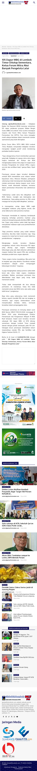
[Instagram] (6, 716)
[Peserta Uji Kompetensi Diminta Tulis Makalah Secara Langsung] (7, 597)
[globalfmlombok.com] (4, 72)
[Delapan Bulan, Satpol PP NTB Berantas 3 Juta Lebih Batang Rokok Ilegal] (7, 678)
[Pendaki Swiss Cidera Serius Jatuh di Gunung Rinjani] (18, 573)
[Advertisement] (18, 25)
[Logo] (18, 2)
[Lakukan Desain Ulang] (7, 668)
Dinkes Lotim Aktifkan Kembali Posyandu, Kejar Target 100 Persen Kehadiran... (16, 491)
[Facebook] (3, 716)
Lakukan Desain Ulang (21, 667)
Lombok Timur (24, 53)
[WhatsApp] (14, 716)
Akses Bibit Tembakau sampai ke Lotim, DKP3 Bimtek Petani (16, 556)
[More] (24, 119)
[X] (11, 716)
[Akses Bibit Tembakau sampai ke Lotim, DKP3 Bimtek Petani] (18, 541)
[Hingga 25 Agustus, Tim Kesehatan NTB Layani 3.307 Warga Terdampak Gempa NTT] (7, 635)
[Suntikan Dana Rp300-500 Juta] (7, 658)
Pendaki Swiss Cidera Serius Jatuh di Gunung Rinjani (17, 588)
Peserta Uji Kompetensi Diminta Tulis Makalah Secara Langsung (24, 595)
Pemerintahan (14, 53)
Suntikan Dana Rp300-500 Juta (24, 657)
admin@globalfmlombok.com (10, 496)
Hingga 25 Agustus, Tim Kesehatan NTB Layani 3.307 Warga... (23, 636)
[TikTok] (8, 716)
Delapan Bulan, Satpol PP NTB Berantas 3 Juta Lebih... (24, 678)
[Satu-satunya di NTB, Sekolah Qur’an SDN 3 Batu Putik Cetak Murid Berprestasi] (18, 510)
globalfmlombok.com (14, 72)
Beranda (4, 46)
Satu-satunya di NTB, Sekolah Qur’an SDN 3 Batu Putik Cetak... (17, 524)
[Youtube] (17, 716)
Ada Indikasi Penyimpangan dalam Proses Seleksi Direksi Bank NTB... (23, 616)
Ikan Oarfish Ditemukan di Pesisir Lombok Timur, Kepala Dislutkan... (23, 647)
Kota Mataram (6, 599)
